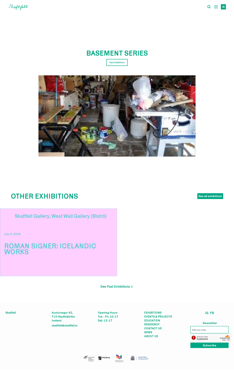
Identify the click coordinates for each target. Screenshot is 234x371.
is (223, 6)
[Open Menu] (216, 7)
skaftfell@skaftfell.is (64, 325)
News (148, 332)
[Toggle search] (208, 6)
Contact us (153, 328)
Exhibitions (153, 312)
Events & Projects (158, 316)
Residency (152, 324)
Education (152, 320)
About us (151, 336)
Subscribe (209, 345)
